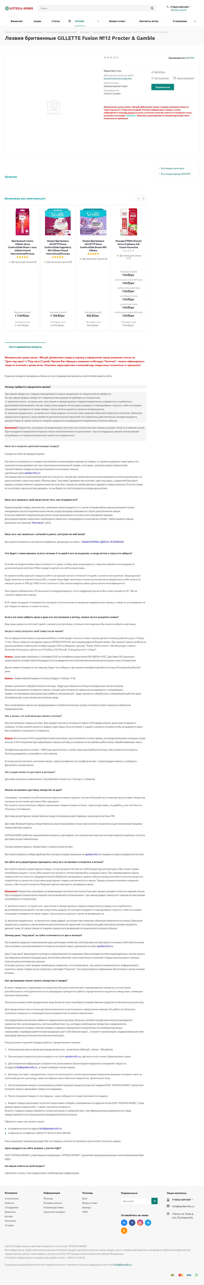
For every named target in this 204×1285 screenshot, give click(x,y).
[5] (117, 57)
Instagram (140, 1222)
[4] (114, 57)
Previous (138, 198)
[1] (105, 57)
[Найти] (152, 8)
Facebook (132, 1222)
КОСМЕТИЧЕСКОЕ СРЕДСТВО (118, 78)
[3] (111, 57)
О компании (12, 1198)
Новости (9, 1202)
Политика (10, 1220)
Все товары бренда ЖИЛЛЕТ (176, 173)
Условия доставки (54, 1207)
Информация (52, 1192)
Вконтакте (124, 1222)
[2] (108, 57)
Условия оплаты (53, 1202)
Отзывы (9, 1225)
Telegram (148, 1222)
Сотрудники (11, 1207)
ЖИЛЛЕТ (190, 57)
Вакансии (10, 1211)
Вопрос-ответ (90, 1202)
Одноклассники (124, 1230)
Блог (84, 1198)
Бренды (86, 1207)
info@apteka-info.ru (183, 1206)
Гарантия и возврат (54, 1211)
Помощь (48, 1198)
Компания (11, 1192)
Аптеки (9, 1216)
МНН (85, 1211)
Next (143, 198)
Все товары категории (172, 168)
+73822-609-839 (179, 6)
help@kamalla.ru (122, 1264)
